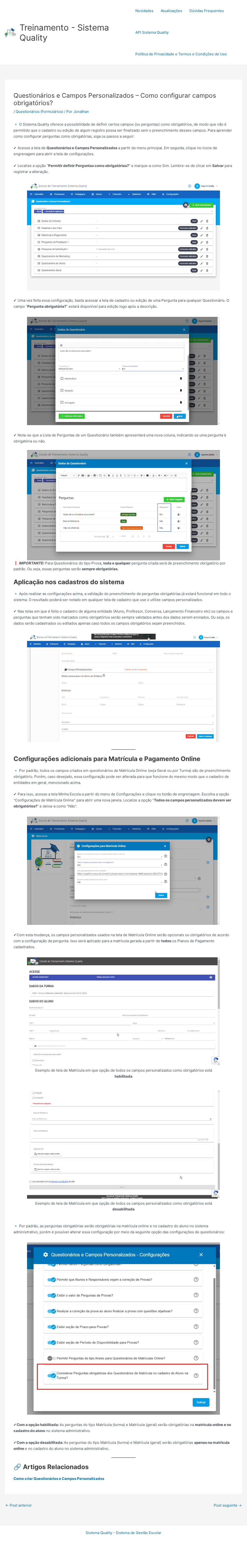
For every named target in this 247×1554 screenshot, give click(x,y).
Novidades (144, 10)
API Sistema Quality (152, 32)
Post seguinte (228, 1505)
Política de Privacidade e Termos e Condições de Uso (181, 54)
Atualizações (171, 10)
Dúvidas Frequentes (206, 10)
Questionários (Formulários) (39, 111)
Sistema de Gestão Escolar (138, 1532)
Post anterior (18, 1505)
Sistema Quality (99, 1532)
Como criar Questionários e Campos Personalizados (59, 1478)
